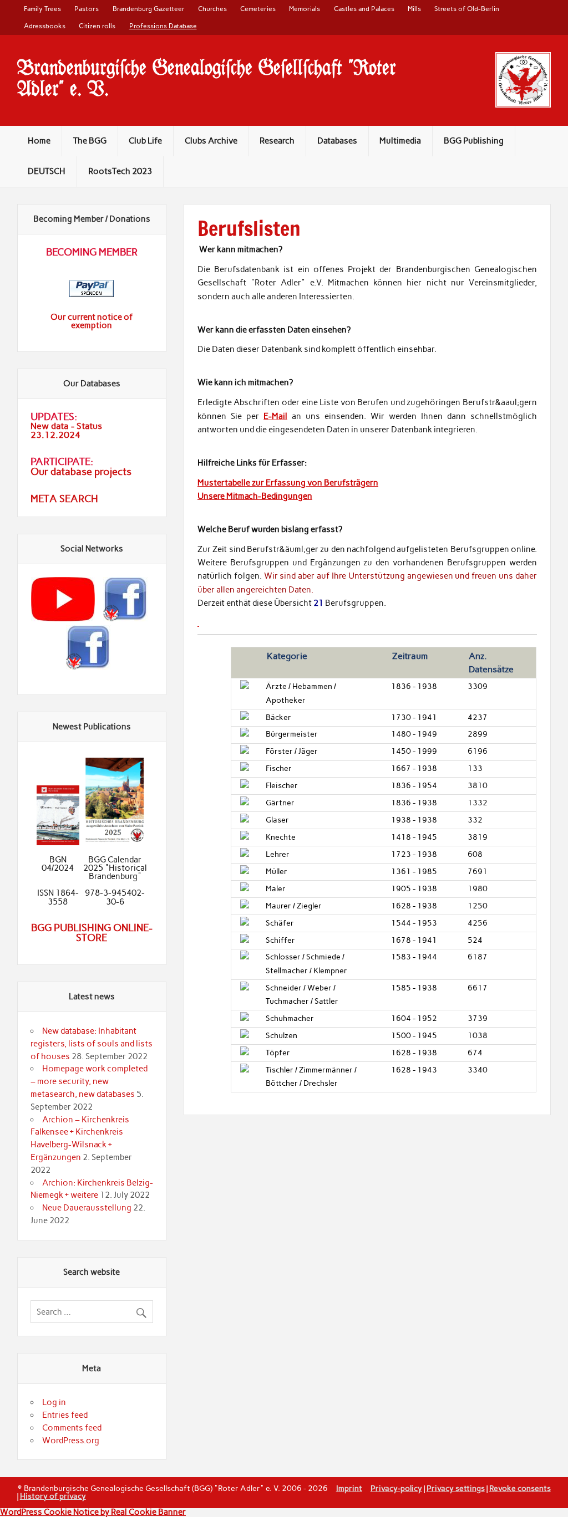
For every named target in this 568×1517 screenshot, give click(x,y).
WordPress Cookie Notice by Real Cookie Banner (93, 1512)
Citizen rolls (97, 26)
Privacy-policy (396, 1488)
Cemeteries (258, 8)
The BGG (89, 141)
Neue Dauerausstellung (86, 1208)
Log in (54, 1402)
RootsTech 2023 (120, 171)
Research (277, 141)
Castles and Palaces (364, 8)
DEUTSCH (46, 171)
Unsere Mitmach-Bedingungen (254, 496)
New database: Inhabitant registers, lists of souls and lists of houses (92, 1043)
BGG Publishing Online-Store (92, 933)
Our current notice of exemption (91, 321)
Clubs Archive (211, 141)
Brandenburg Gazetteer (149, 8)
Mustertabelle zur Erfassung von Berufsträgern (287, 483)
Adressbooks (44, 26)
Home (39, 141)
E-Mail (275, 416)
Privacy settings (456, 1488)
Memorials (304, 8)
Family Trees (42, 8)
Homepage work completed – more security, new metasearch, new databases (89, 1081)
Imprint (349, 1488)
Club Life (145, 141)
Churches (212, 8)
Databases (337, 141)
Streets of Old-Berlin (466, 8)
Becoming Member (92, 252)
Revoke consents (520, 1488)
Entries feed (65, 1415)
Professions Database (163, 26)
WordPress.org (70, 1441)
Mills (414, 8)
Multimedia (400, 141)
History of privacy (53, 1496)
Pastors (86, 8)
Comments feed (72, 1428)
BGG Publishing (474, 141)
